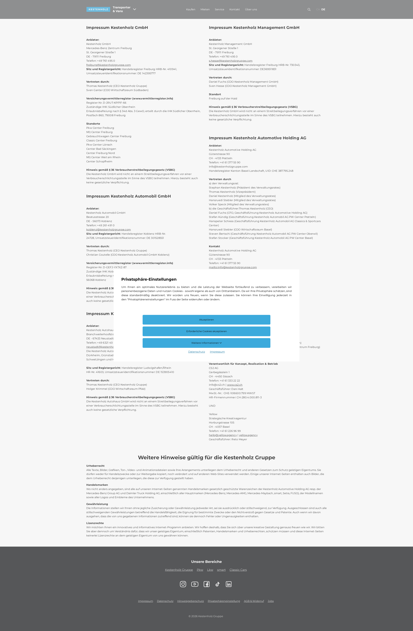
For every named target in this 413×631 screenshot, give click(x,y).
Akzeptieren (206, 319)
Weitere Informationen (205, 342)
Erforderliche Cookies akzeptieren (206, 331)
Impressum (217, 351)
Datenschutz (196, 351)
